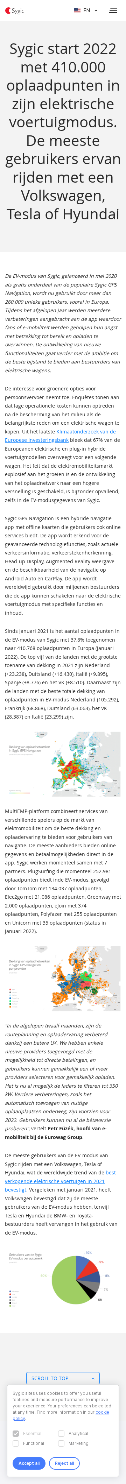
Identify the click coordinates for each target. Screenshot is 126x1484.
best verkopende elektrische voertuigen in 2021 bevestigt (60, 1181)
